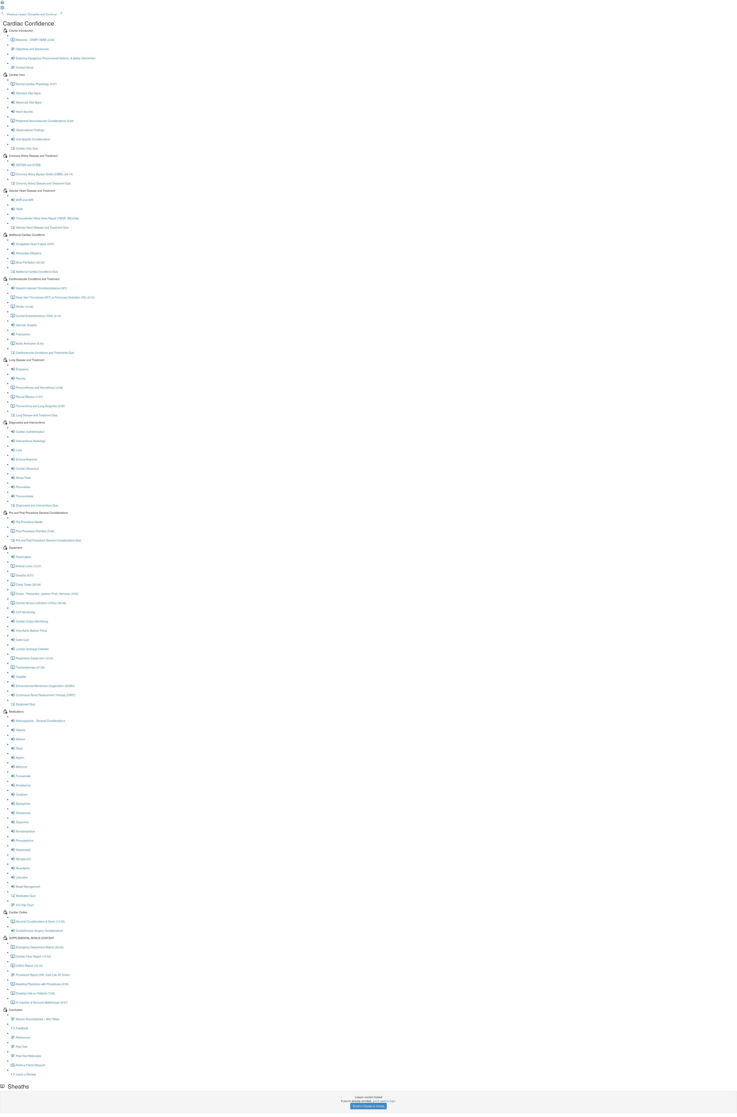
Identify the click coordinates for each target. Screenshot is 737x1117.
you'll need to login (384, 1101)
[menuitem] (2, 9)
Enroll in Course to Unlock (368, 1106)
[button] (2, 3)
